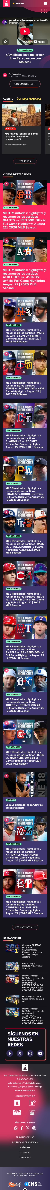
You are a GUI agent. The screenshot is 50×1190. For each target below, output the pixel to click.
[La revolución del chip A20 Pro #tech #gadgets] (25, 792)
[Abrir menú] (45, 3)
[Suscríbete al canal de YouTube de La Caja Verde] (32, 1113)
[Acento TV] (6, 3)
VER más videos (26, 927)
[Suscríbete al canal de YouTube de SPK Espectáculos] (17, 1113)
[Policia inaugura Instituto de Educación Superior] (25, 967)
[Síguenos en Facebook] (22, 1128)
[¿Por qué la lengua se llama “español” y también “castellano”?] (21, 126)
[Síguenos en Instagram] (34, 1128)
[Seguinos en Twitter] (20, 1053)
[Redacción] (5, 76)
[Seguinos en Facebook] (9, 1053)
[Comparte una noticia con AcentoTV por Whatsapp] (16, 1128)
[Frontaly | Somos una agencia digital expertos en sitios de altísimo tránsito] (14, 1184)
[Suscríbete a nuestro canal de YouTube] (40, 1053)
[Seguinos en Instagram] (30, 1053)
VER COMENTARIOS (26, 84)
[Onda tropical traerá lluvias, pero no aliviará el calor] (25, 1000)
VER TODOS (25, 161)
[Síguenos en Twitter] (27, 1128)
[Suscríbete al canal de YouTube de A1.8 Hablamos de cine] (32, 1103)
